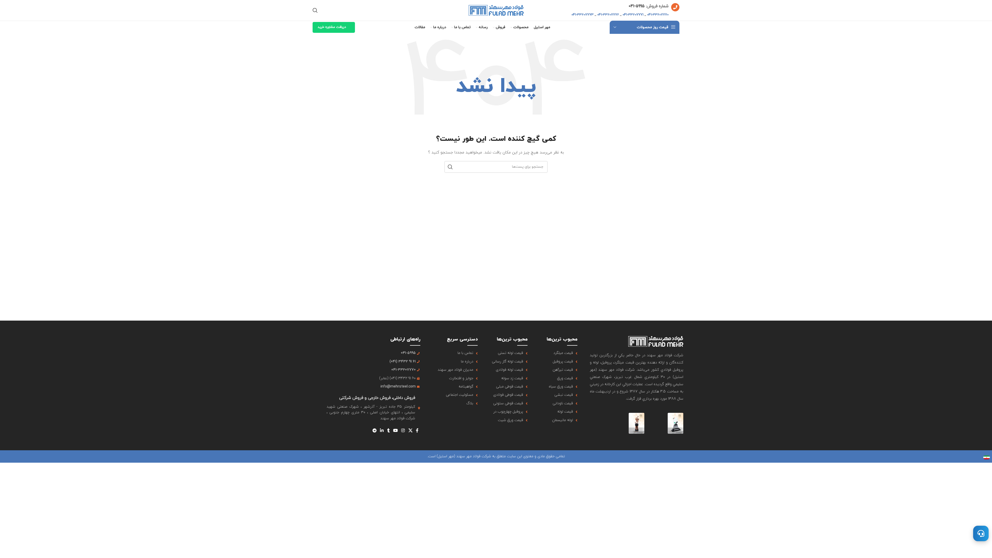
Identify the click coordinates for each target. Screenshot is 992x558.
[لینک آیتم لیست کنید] (558, 353)
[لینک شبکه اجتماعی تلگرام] (374, 431)
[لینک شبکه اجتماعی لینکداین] (381, 431)
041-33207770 (658, 14)
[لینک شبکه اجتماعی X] (410, 431)
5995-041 (637, 6)
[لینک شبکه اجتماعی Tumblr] (388, 431)
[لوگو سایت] (496, 9)
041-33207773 (582, 14)
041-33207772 (608, 14)
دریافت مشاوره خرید (332, 27)
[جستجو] (315, 10)
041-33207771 (633, 14)
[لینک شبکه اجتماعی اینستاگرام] (403, 431)
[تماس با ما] (981, 533)
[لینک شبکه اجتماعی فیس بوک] (417, 431)
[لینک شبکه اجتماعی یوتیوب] (395, 431)
